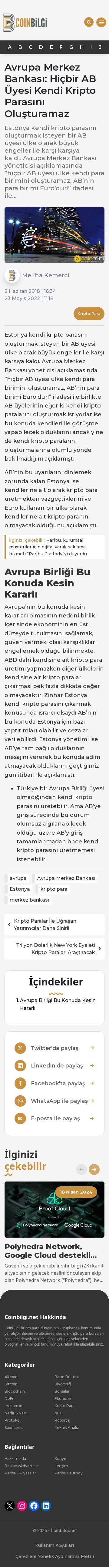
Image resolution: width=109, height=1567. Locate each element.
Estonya (20, 889)
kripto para (54, 889)
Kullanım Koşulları (54, 1545)
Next (92, 1169)
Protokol (13, 1420)
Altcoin (11, 1377)
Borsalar (62, 1391)
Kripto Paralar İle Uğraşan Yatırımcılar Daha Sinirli (45, 924)
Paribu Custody (68, 1473)
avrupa (18, 878)
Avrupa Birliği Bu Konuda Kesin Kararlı (58, 1004)
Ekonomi (62, 1398)
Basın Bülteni (66, 1377)
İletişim (61, 1466)
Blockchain (15, 1391)
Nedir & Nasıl (16, 1413)
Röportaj (62, 1420)
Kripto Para (89, 313)
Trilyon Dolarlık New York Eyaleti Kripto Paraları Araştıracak (55, 948)
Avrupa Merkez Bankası (66, 878)
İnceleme (13, 1406)
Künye (60, 1458)
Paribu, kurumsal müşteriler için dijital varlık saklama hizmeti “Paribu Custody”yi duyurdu (48, 547)
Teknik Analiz (66, 1427)
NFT (58, 1413)
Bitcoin (11, 1384)
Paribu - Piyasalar (20, 1473)
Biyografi (62, 1384)
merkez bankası (29, 900)
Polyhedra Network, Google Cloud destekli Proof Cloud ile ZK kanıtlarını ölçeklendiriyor (54, 1251)
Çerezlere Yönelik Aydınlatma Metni (54, 1556)
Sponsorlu (14, 1427)
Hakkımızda (15, 1458)
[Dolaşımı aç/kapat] (101, 22)
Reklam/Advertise (21, 1466)
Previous (79, 1169)
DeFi (9, 1398)
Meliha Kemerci (45, 275)
